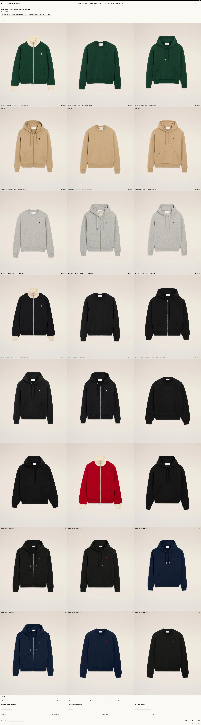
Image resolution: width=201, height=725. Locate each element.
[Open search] (192, 3)
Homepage (4, 696)
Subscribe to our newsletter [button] (6, 709)
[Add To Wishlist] (65, 24)
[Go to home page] (11, 3)
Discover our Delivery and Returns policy (143, 709)
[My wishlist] (196, 3)
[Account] (194, 3)
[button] (191, 721)
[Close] (199, 0)
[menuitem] (79, 3)
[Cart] (199, 3)
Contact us (70, 709)
